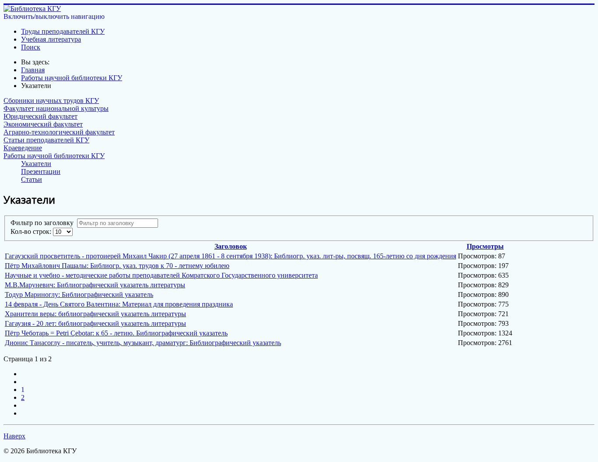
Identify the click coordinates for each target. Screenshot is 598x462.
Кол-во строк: (32, 231)
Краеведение (23, 148)
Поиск (30, 47)
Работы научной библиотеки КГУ (54, 155)
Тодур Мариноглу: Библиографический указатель (79, 294)
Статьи (31, 179)
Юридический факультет (40, 116)
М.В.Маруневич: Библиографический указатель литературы (95, 285)
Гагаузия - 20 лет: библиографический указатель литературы (95, 323)
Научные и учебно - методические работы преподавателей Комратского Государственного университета (161, 275)
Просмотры (485, 246)
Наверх (14, 436)
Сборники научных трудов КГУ (51, 100)
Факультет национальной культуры (56, 108)
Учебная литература (51, 39)
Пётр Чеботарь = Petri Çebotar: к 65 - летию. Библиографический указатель (116, 333)
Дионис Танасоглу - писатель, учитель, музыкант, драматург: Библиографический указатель (143, 342)
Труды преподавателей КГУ (63, 31)
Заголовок (231, 246)
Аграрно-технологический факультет (59, 132)
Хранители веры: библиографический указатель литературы (95, 313)
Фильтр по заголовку (44, 222)
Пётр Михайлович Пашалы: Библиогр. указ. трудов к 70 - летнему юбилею (117, 265)
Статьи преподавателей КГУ (46, 140)
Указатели (36, 163)
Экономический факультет (43, 124)
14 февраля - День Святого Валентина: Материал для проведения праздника (119, 304)
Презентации (40, 171)
